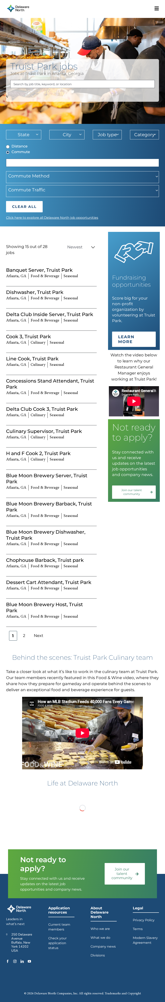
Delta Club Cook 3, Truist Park (42, 409)
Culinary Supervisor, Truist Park (44, 431)
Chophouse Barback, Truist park (45, 560)
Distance (19, 146)
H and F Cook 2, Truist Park (38, 453)
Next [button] (38, 635)
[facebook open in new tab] (7, 961)
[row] (51, 275)
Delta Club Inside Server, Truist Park (49, 314)
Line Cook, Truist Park (32, 359)
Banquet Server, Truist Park (39, 270)
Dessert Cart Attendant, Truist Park (48, 582)
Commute (20, 152)
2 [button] (24, 635)
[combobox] (82, 84)
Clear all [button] (24, 206)
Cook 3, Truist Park (28, 336)
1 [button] (13, 635)
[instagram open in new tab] (14, 961)
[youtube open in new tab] (29, 961)
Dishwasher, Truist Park (34, 292)
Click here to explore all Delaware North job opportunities (52, 218)
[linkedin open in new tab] (22, 961)
